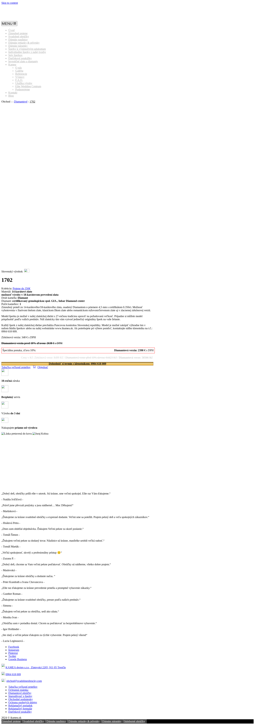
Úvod (11, 30)
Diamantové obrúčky (19, 693)
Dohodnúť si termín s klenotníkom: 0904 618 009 (77, 363)
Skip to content (9, 2)
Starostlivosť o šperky (20, 696)
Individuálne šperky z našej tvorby (27, 52)
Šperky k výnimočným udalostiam (27, 48)
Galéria (19, 70)
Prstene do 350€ (21, 288)
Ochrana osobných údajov (22, 702)
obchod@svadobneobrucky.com (24, 680)
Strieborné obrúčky (134, 721)
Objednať (42, 367)
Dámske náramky (18, 45)
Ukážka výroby (23, 83)
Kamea (12, 64)
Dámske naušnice (18, 39)
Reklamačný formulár (20, 708)
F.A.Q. (19, 80)
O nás (18, 67)
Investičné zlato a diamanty (23, 61)
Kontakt (12, 92)
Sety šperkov (15, 55)
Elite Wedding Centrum (28, 86)
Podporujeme (22, 89)
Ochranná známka (18, 689)
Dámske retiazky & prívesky (24, 42)
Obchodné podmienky (20, 699)
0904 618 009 (13, 674)
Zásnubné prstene (18, 33)
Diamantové (20, 101)
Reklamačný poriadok (20, 705)
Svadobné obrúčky (18, 36)
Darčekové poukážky (20, 58)
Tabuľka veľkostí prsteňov (16, 367)
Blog (11, 95)
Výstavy (19, 77)
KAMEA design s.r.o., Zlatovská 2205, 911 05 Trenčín (36, 667)
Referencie (21, 73)
